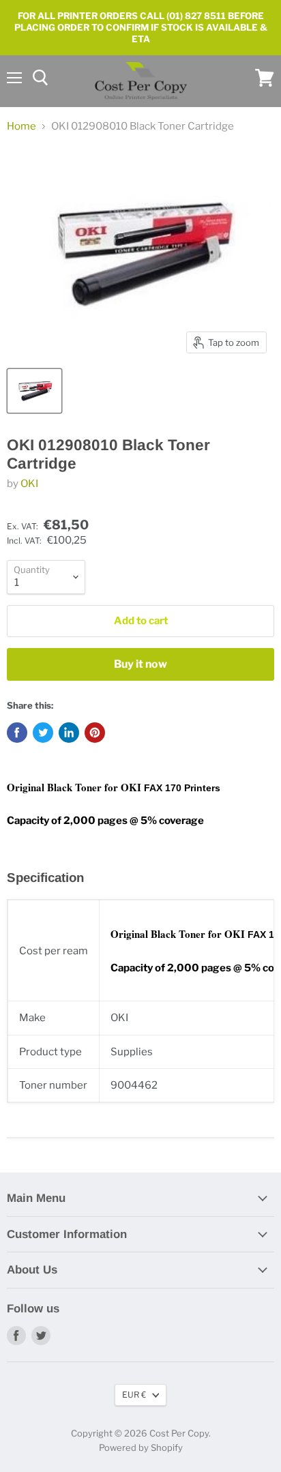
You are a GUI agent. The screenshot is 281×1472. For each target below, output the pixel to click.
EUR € (134, 1394)
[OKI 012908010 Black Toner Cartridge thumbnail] (34, 391)
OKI (29, 483)
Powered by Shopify (141, 1447)
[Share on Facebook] (17, 732)
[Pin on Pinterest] (95, 732)
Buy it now (140, 664)
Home (21, 126)
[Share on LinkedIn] (69, 732)
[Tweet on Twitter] (43, 732)
